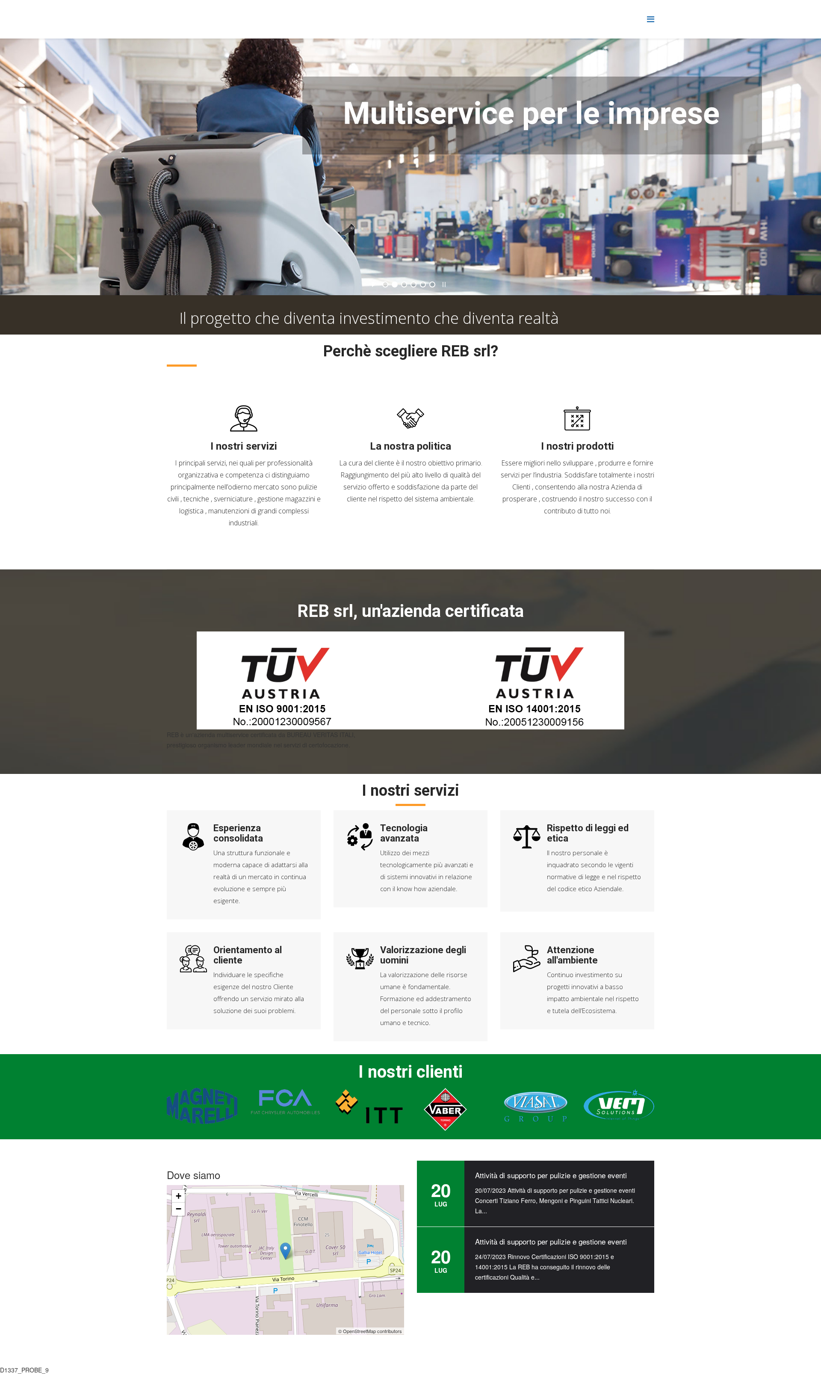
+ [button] (178, 1196)
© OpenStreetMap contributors (370, 1331)
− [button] (178, 1209)
